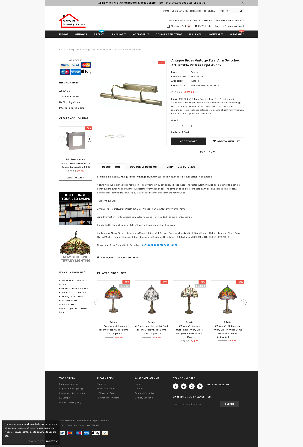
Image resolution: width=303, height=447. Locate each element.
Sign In (218, 26)
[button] (223, 337)
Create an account (234, 26)
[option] (76, 153)
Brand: (174, 72)
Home (62, 49)
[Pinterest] (200, 386)
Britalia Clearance (75, 159)
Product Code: (178, 76)
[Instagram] (192, 386)
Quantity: (176, 120)
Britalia (194, 72)
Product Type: (178, 85)
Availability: (177, 80)
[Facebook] (175, 386)
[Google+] (184, 386)
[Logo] (72, 20)
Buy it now (207, 151)
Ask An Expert (131, 257)
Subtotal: (176, 132)
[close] (242, 2)
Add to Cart (75, 177)
